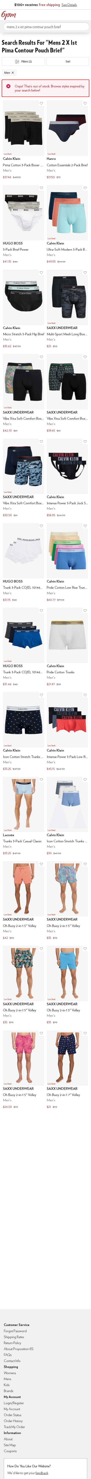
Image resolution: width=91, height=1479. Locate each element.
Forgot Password (15, 1331)
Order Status (12, 1415)
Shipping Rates (14, 1337)
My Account (60, 14)
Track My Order (14, 1427)
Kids (7, 1385)
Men (7, 72)
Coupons (10, 1451)
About (8, 1439)
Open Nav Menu (87, 14)
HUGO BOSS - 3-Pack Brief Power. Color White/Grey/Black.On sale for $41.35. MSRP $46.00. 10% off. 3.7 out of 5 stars (23, 225)
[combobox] (46, 27)
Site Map (10, 1445)
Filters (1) (26, 61)
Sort (68, 61)
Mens (7, 1379)
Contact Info (12, 1361)
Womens (10, 1373)
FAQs (8, 1355)
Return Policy (12, 1343)
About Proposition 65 (18, 1349)
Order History (13, 1421)
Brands (8, 1391)
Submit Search (84, 26)
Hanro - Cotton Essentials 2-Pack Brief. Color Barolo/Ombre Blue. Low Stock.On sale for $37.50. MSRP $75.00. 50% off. (67, 140)
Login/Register (14, 1403)
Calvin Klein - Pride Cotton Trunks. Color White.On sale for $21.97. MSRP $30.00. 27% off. (67, 647)
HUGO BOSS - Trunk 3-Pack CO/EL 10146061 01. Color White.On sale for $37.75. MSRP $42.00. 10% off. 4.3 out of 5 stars (23, 563)
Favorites (69, 14)
